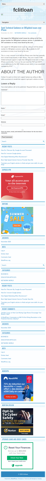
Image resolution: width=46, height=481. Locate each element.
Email (3, 115)
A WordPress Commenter (9, 317)
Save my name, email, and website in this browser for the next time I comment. (21, 132)
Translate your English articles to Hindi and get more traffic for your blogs (22, 163)
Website (3, 122)
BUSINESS (4, 274)
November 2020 (6, 241)
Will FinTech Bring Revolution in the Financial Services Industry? (21, 318)
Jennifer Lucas (5, 313)
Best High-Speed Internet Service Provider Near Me (17, 160)
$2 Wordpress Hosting (36, 478)
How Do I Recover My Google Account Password (16, 150)
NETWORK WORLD (20, 33)
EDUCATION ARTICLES (8, 277)
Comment (4, 90)
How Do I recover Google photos (11, 153)
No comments (32, 33)
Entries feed (5, 254)
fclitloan (23, 10)
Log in (3, 250)
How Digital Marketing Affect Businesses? (14, 157)
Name (3, 108)
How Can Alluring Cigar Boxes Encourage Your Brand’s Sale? (21, 313)
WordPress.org (5, 260)
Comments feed (6, 257)
